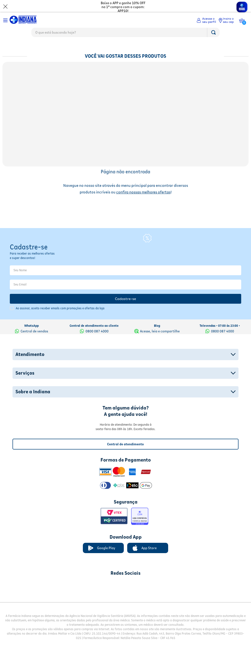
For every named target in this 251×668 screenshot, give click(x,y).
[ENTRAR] (206, 20)
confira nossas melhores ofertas (143, 192)
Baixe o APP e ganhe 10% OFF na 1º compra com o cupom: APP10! (123, 7)
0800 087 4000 (97, 325)
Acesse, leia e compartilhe (160, 325)
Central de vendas (34, 325)
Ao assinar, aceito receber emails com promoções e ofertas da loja (60, 302)
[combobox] (125, 34)
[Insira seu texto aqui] (100, 579)
